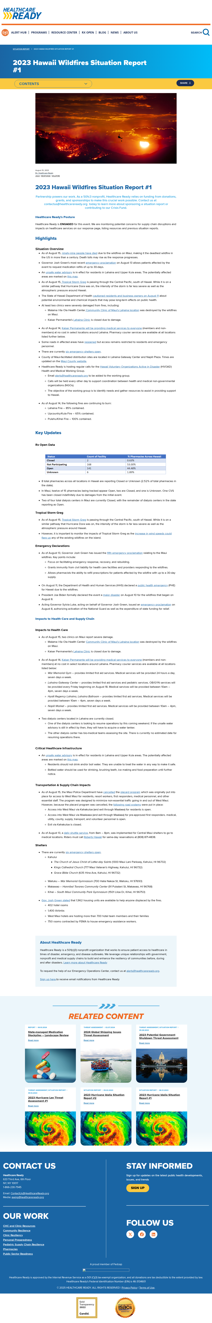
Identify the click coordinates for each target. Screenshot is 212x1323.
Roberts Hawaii (93, 837)
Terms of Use (147, 1287)
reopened (90, 342)
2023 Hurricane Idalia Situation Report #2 (104, 1096)
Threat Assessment (93, 1027)
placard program (130, 792)
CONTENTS (29, 84)
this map (72, 276)
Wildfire (56, 176)
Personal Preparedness (17, 1240)
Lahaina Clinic (81, 320)
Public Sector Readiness (18, 1254)
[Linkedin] (153, 1234)
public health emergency (153, 585)
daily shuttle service (76, 833)
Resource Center (64, 32)
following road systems (127, 804)
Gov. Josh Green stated (56, 900)
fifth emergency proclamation (125, 553)
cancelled (109, 792)
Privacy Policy (129, 1287)
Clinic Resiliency (13, 1235)
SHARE (184, 83)
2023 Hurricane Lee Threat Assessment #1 (45, 1099)
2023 (37, 176)
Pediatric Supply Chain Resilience (23, 1244)
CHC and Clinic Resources (19, 1226)
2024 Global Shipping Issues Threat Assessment (102, 1033)
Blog (102, 32)
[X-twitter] (130, 1234)
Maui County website (73, 361)
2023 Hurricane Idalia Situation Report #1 (159, 1096)
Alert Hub (19, 32)
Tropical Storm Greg (73, 282)
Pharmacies (10, 1249)
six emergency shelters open (83, 351)
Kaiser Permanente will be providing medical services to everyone (102, 328)
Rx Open (88, 32)
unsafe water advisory (59, 272)
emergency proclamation (101, 262)
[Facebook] (142, 1234)
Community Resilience (16, 1230)
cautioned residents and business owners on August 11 (126, 295)
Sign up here (48, 979)
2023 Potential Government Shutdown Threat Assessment (158, 1036)
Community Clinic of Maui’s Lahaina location (112, 310)
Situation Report (21, 49)
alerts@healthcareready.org (71, 375)
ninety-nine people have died (79, 253)
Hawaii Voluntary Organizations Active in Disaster (130, 366)
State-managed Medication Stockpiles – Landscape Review (48, 1033)
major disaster (111, 595)
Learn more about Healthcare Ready (85, 962)
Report (31, 1027)
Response (45, 176)
